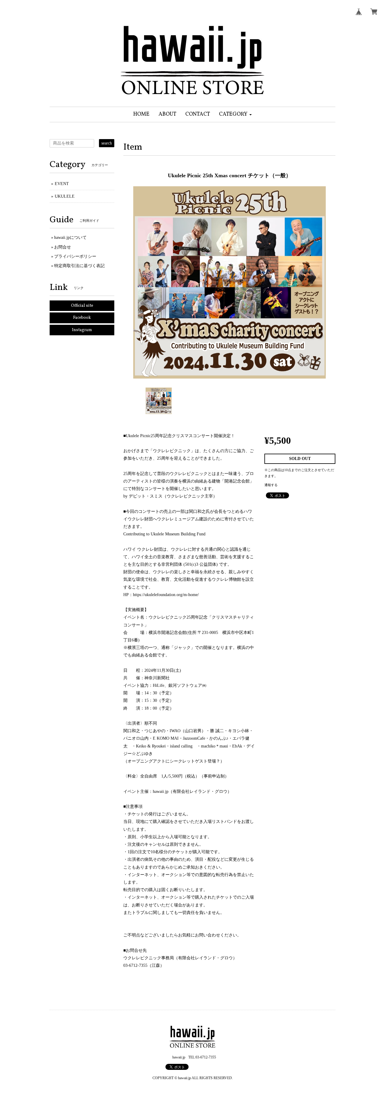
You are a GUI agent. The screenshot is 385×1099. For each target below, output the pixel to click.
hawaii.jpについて (70, 237)
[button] (235, 114)
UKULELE (65, 196)
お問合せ (62, 247)
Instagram (82, 330)
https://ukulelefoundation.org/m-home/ (166, 594)
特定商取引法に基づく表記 (79, 265)
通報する (271, 485)
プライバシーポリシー (75, 256)
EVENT (62, 183)
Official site (82, 306)
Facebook (82, 318)
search (106, 143)
